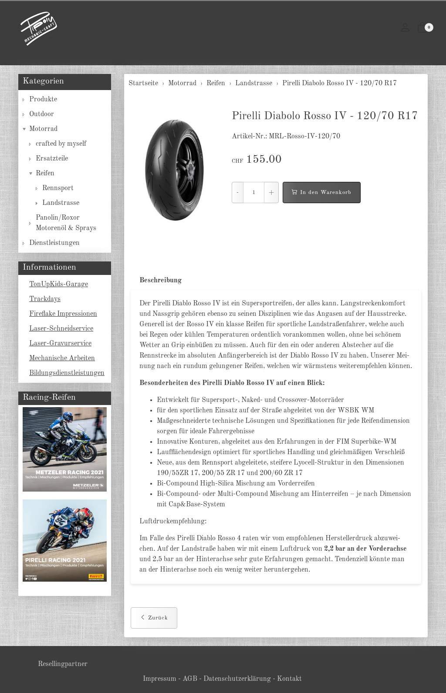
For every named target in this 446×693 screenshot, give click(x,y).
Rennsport (58, 188)
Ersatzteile (52, 158)
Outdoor (41, 114)
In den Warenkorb (325, 192)
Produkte (43, 99)
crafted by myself (61, 144)
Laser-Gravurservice (60, 343)
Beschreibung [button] (160, 280)
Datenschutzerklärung (237, 679)
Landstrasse (60, 203)
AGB (189, 679)
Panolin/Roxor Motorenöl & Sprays (66, 223)
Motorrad (43, 129)
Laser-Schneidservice (61, 328)
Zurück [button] (158, 618)
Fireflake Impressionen (63, 314)
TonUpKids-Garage (58, 284)
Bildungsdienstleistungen (67, 373)
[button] (422, 28)
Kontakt (289, 679)
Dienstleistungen (54, 243)
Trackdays (45, 299)
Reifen (45, 173)
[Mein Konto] (405, 29)
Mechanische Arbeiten (62, 358)
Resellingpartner (63, 664)
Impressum (159, 679)
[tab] (156, 280)
